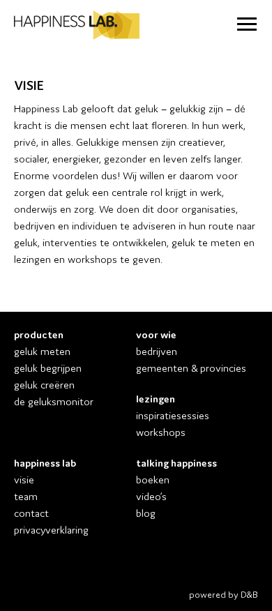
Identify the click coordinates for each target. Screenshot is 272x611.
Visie (24, 478)
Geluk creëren (44, 384)
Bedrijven (156, 350)
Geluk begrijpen (48, 367)
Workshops (161, 431)
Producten (38, 333)
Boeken (152, 478)
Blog (146, 512)
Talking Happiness (176, 462)
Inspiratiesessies (172, 414)
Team (26, 495)
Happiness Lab (45, 462)
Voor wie (156, 333)
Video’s (151, 495)
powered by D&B (223, 594)
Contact (31, 512)
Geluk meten (42, 350)
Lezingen (155, 398)
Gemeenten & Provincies (191, 367)
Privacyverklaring (51, 529)
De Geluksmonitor (53, 400)
